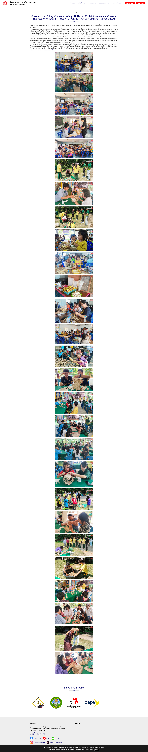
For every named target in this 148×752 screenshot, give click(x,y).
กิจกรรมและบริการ (104, 3)
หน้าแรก (74, 3)
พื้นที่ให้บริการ (92, 3)
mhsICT (48, 738)
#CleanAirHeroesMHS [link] (60, 50)
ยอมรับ (96, 749)
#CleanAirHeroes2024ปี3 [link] (47, 50)
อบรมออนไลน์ (140, 3)
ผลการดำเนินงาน (117, 3)
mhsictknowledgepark (39, 742)
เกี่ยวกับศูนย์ (81, 3)
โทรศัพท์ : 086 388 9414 (38, 733)
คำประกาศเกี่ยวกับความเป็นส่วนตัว (96, 747)
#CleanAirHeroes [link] (35, 50)
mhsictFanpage (37, 738)
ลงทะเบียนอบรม (130, 3)
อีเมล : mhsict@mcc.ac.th (38, 735)
